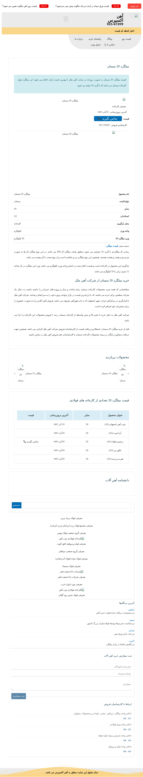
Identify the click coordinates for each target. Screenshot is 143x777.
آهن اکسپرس (115, 18)
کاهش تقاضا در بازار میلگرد (119, 644)
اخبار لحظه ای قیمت (124, 30)
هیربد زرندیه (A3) (115, 459)
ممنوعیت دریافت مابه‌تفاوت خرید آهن (114, 612)
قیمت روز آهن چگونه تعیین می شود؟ (19, 6)
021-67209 (115, 24)
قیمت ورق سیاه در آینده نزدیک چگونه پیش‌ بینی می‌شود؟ (82, 6)
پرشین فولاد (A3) (115, 441)
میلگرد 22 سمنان (33, 373)
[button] (65, 19)
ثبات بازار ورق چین (123, 634)
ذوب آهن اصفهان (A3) (115, 424)
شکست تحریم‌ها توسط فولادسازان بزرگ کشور (109, 623)
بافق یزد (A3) (115, 450)
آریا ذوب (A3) (115, 433)
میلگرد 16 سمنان (109, 373)
